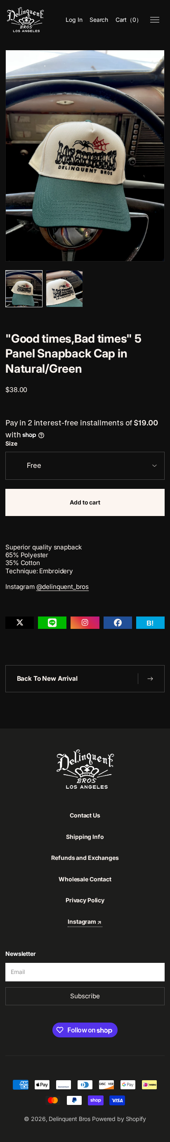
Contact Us (85, 815)
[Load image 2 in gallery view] (64, 288)
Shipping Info (85, 836)
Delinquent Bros (69, 1118)
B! (150, 623)
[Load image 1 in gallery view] (23, 288)
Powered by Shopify (119, 1118)
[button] (99, 20)
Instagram (82, 921)
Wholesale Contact (85, 879)
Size (11, 443)
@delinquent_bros (62, 587)
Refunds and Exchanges (84, 857)
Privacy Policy (85, 900)
